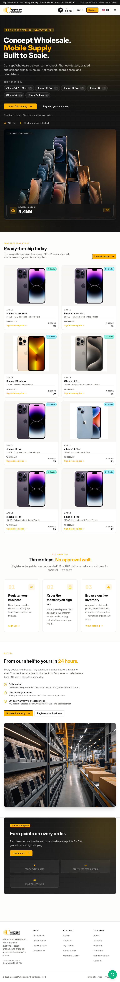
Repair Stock (39, 940)
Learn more (19, 853)
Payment (97, 945)
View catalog (92, 625)
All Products (39, 935)
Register (92, 10)
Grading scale (40, 945)
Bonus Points (69, 950)
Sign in (80, 10)
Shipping (97, 940)
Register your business (55, 106)
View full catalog (102, 256)
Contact (97, 960)
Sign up (12, 625)
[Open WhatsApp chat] (112, 974)
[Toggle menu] (115, 10)
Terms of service (94, 977)
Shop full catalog (17, 106)
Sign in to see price (15, 325)
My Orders (68, 945)
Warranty (98, 950)
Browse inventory (15, 713)
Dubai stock (39, 950)
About (96, 935)
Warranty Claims (71, 955)
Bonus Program (101, 955)
